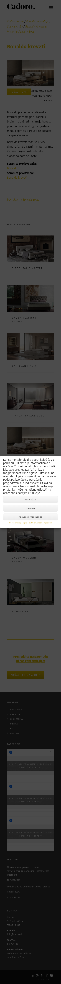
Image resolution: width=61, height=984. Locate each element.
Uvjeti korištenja (15, 523)
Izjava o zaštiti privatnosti (32, 523)
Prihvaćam (30, 499)
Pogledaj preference (30, 517)
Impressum (47, 523)
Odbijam (30, 508)
